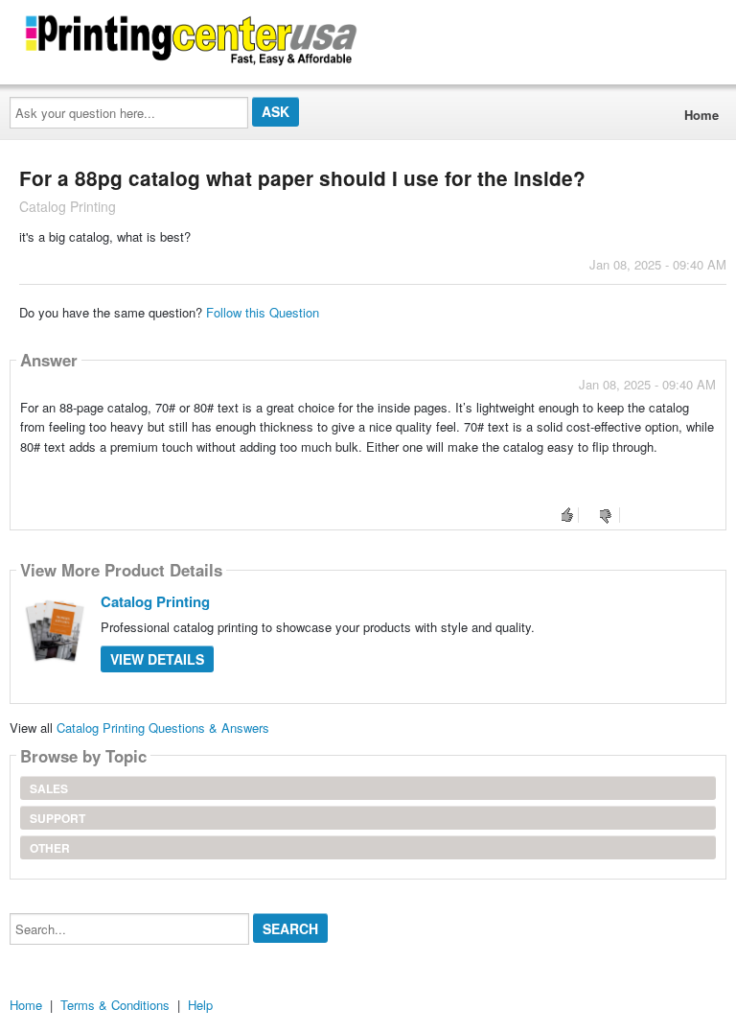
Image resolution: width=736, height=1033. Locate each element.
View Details (157, 659)
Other (50, 848)
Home (701, 115)
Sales (49, 788)
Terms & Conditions (115, 1005)
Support (57, 818)
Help (200, 1005)
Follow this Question (262, 312)
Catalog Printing (155, 601)
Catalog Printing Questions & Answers (163, 727)
